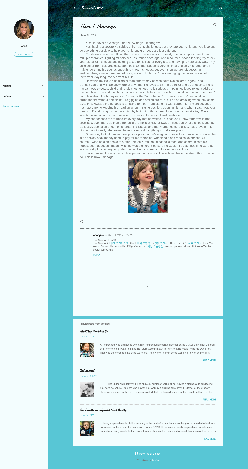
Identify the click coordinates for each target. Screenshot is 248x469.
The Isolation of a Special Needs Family (103, 410)
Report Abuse (11, 106)
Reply (96, 255)
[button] (214, 24)
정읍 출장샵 (161, 243)
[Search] (221, 9)
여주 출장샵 (195, 243)
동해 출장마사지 (119, 243)
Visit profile (24, 54)
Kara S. (24, 46)
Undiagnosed (87, 371)
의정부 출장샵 (155, 246)
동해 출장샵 (143, 243)
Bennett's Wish (92, 8)
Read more (209, 360)
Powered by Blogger (150, 453)
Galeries (155, 460)
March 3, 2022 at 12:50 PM (120, 235)
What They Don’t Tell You (94, 331)
